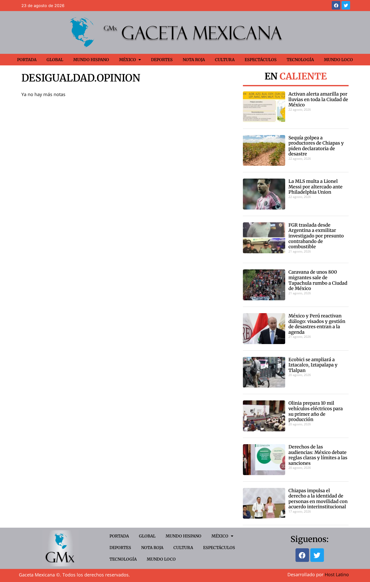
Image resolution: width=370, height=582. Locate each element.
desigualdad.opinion (80, 78)
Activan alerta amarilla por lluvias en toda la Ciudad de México (318, 99)
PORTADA (26, 59)
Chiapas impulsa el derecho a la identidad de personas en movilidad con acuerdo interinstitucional (318, 499)
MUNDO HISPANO (91, 59)
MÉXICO (127, 59)
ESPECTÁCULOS (261, 59)
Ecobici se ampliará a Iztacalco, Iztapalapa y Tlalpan (313, 365)
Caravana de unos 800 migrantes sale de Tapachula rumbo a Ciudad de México (317, 280)
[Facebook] (336, 5)
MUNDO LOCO (338, 59)
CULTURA (225, 59)
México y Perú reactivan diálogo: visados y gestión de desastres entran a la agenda (316, 324)
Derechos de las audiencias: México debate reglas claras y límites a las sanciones (317, 455)
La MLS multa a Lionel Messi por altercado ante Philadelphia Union (315, 186)
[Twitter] (346, 5)
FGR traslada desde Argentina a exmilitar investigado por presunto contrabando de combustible (316, 236)
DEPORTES (162, 59)
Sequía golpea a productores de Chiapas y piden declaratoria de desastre (316, 146)
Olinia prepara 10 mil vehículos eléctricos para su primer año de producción (315, 411)
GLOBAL (55, 59)
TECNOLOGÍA (300, 59)
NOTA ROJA (194, 59)
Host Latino (337, 574)
